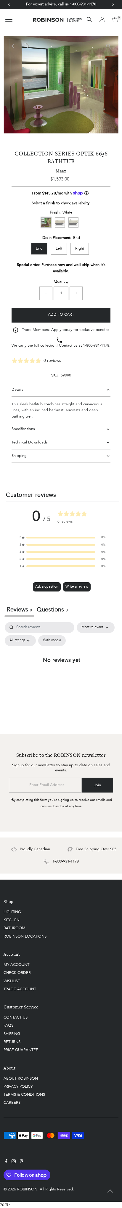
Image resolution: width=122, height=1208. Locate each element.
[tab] (52, 611)
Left (59, 248)
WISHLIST (12, 981)
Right (79, 248)
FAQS (8, 1026)
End (39, 248)
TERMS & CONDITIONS (24, 1095)
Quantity (61, 282)
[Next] (27, 46)
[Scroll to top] (110, 1192)
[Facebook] (6, 1162)
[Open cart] (115, 19)
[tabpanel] (61, 673)
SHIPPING (12, 1034)
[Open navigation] (9, 19)
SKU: (55, 375)
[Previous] (13, 46)
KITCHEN (12, 920)
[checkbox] (52, 640)
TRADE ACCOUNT (20, 989)
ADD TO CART (61, 315)
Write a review (76, 587)
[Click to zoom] (108, 46)
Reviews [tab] (19, 610)
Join (97, 785)
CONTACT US (16, 1017)
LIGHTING (12, 912)
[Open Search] (89, 19)
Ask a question (46, 587)
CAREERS (12, 1103)
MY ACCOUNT (16, 965)
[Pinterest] (21, 1162)
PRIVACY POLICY (18, 1087)
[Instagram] (13, 1162)
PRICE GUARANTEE (21, 1050)
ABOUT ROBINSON (21, 1079)
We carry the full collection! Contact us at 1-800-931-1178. (61, 346)
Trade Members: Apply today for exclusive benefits (65, 330)
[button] (62, 537)
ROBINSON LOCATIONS (25, 936)
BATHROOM (14, 928)
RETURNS (12, 1042)
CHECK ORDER (17, 973)
